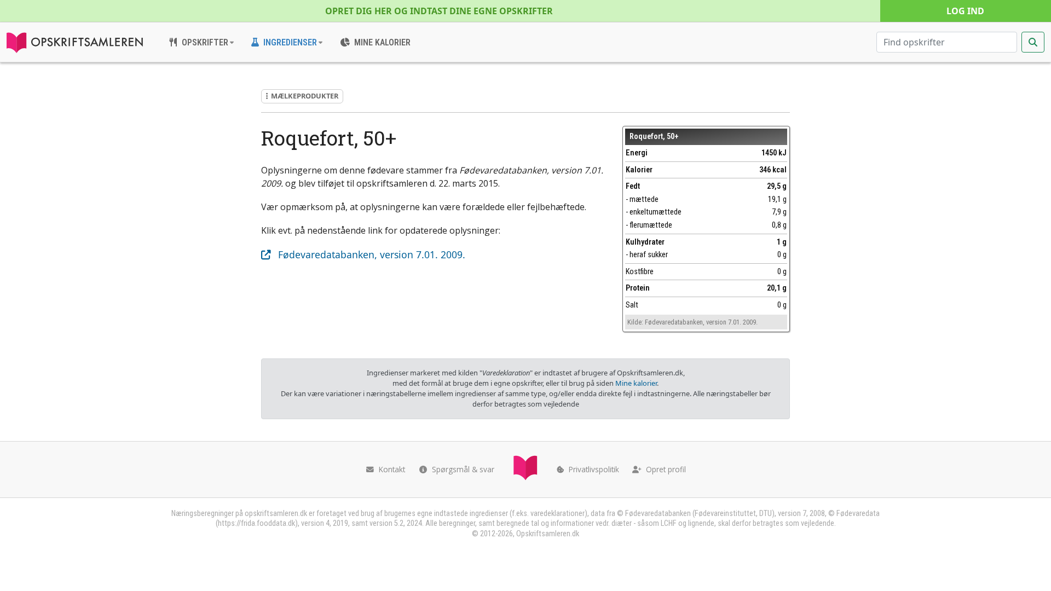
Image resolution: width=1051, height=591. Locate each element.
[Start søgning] (1032, 42)
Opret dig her (439, 11)
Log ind (965, 11)
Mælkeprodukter (304, 96)
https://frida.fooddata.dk (256, 523)
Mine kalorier (636, 383)
